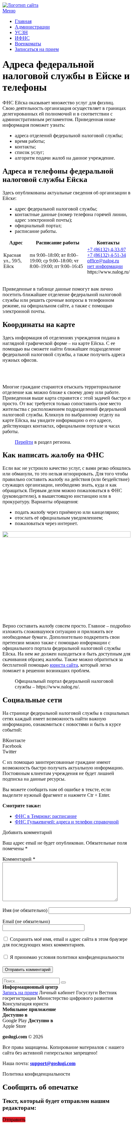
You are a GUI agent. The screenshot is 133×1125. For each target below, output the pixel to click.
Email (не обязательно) (26, 921)
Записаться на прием (37, 49)
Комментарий (18, 859)
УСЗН (21, 32)
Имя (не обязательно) (24, 910)
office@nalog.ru (103, 260)
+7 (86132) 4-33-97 (106, 249)
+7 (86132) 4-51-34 (106, 255)
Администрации (32, 26)
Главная (23, 21)
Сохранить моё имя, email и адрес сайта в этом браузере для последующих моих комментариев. (64, 942)
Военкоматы (28, 43)
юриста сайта (64, 665)
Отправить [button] (13, 1119)
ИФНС (22, 38)
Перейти (24, 442)
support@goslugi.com (52, 1063)
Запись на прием (20, 992)
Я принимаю (66, 957)
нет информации (105, 266)
